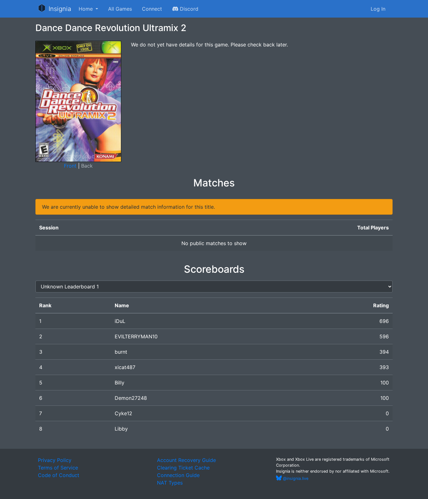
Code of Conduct (58, 475)
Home (86, 9)
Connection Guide (178, 475)
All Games (120, 9)
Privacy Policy (54, 460)
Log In (378, 9)
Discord (188, 9)
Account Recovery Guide (186, 460)
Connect (152, 9)
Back (87, 166)
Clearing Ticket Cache (183, 467)
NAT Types (170, 483)
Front (70, 166)
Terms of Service (58, 467)
